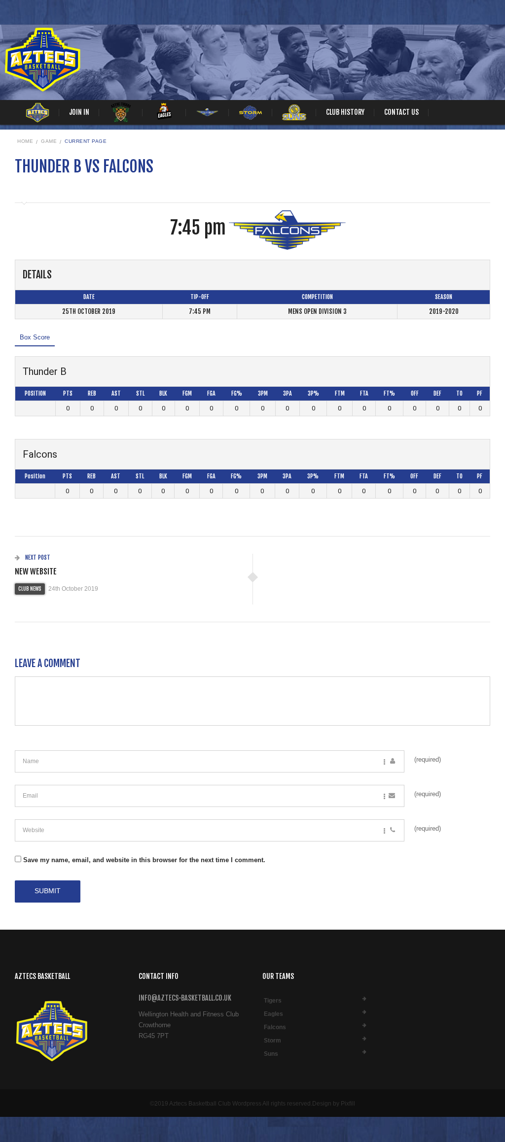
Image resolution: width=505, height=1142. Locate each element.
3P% (313, 393)
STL (140, 393)
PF (479, 393)
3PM (263, 393)
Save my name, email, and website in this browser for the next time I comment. (144, 860)
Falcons (275, 1027)
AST (116, 393)
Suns (271, 1053)
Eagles (273, 1013)
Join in (79, 112)
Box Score (35, 337)
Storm (272, 1040)
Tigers (273, 1000)
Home (25, 141)
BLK (163, 393)
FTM (340, 393)
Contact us (401, 112)
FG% (236, 393)
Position (35, 393)
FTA (364, 393)
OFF (415, 393)
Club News (29, 589)
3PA (287, 393)
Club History (345, 112)
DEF (437, 393)
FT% (389, 393)
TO (459, 393)
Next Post (37, 557)
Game (49, 141)
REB (92, 393)
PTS (67, 393)
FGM (187, 393)
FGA (211, 393)
